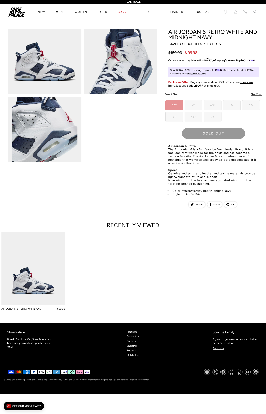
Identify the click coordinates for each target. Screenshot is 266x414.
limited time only (196, 73)
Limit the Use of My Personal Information (84, 379)
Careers (131, 341)
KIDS (103, 12)
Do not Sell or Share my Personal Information (127, 379)
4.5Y (212, 105)
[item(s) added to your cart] (245, 12)
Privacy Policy (55, 379)
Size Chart (256, 94)
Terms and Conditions (36, 379)
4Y (193, 105)
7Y (212, 116)
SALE (123, 12)
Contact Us (133, 336)
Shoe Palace (18, 379)
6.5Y (193, 116)
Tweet (199, 204)
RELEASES (148, 12)
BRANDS (176, 12)
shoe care (246, 82)
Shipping (132, 345)
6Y (174, 116)
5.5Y (251, 105)
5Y (232, 105)
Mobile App (133, 355)
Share (216, 204)
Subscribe (218, 348)
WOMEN (81, 12)
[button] (24, 406)
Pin (233, 204)
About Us (132, 331)
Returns (131, 350)
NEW (41, 12)
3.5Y (174, 105)
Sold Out (213, 133)
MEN (59, 12)
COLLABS (204, 12)
